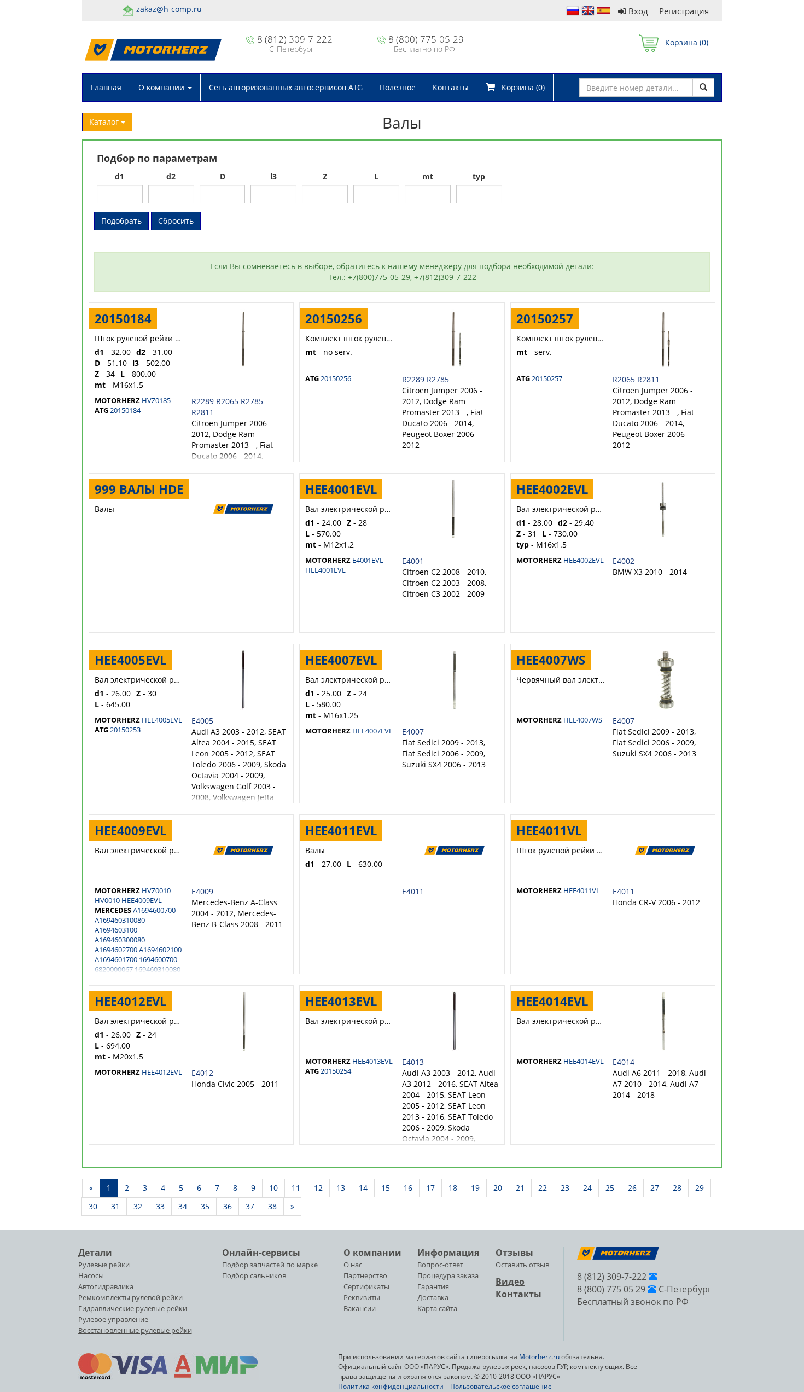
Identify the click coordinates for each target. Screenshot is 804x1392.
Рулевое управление (113, 1319)
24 (587, 1188)
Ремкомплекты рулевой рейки (130, 1297)
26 (632, 1188)
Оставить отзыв (522, 1264)
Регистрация (684, 10)
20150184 (123, 318)
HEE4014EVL (552, 1001)
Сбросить (176, 221)
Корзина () (683, 42)
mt (427, 176)
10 (273, 1188)
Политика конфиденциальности (391, 1386)
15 (385, 1188)
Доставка (432, 1297)
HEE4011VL (548, 830)
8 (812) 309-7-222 (295, 39)
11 (296, 1188)
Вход (638, 10)
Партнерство (365, 1275)
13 (340, 1188)
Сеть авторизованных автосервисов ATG (286, 87)
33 (160, 1206)
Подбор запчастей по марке (270, 1264)
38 (272, 1206)
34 (182, 1206)
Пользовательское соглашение (501, 1386)
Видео (510, 1281)
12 (318, 1188)
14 (363, 1188)
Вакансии (359, 1308)
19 (475, 1188)
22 (542, 1188)
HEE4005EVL (130, 659)
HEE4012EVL (130, 1001)
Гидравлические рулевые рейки (132, 1308)
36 (227, 1206)
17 (430, 1188)
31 (115, 1206)
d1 (119, 176)
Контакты (451, 87)
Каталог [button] (105, 122)
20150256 (333, 318)
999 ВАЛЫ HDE (139, 489)
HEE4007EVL (341, 659)
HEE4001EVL (341, 489)
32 (137, 1206)
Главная (106, 87)
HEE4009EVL (130, 830)
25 (609, 1188)
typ (479, 176)
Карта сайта (437, 1308)
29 (699, 1188)
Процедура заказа (448, 1275)
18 (452, 1188)
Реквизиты (361, 1297)
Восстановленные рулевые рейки (135, 1330)
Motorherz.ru (539, 1356)
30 (93, 1206)
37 (250, 1206)
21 (520, 1188)
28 (677, 1188)
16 (408, 1188)
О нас (352, 1264)
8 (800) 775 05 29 (611, 1289)
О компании (162, 87)
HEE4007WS (550, 659)
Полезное (398, 87)
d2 (171, 176)
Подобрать (121, 221)
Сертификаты (366, 1286)
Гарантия (433, 1286)
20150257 (544, 318)
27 (654, 1188)
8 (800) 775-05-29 (426, 39)
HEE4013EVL (341, 1001)
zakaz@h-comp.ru (169, 9)
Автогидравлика (105, 1286)
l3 (273, 176)
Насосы (91, 1275)
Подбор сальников (254, 1275)
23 (565, 1188)
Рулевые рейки (104, 1264)
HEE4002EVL (552, 489)
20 (497, 1188)
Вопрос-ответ (440, 1264)
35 (205, 1206)
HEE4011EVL (341, 830)
